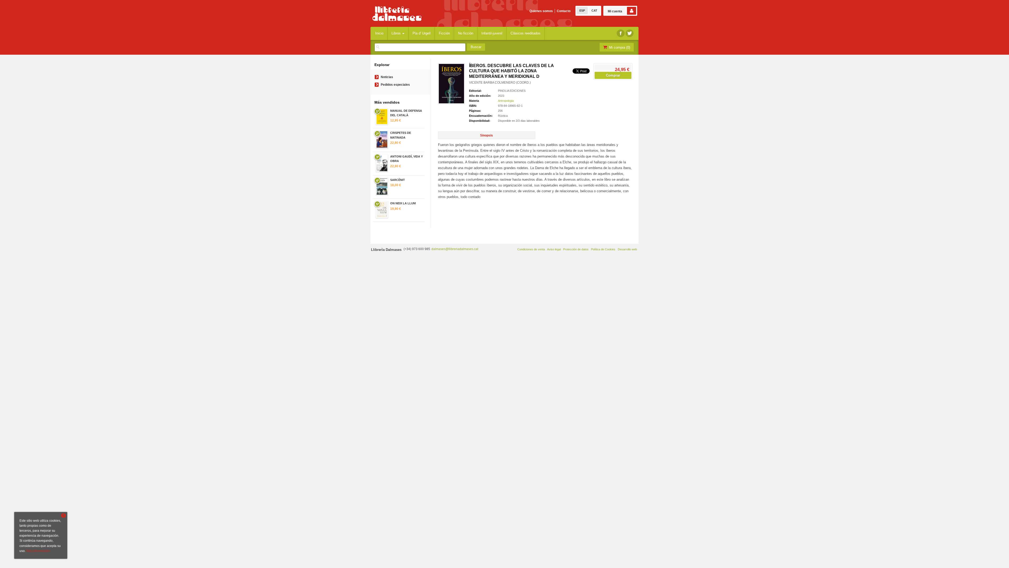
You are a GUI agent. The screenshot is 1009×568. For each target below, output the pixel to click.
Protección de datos (576, 249)
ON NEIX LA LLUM (403, 203)
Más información (38, 551)
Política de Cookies (603, 249)
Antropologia (506, 100)
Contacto (563, 11)
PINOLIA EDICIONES (512, 90)
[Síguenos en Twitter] (630, 33)
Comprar (613, 75)
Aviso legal (554, 249)
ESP (582, 10)
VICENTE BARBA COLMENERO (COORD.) (500, 82)
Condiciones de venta (531, 249)
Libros (397, 33)
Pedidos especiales (395, 85)
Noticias (387, 77)
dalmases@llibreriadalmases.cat (454, 249)
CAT (594, 10)
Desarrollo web (627, 249)
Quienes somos (541, 11)
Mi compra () (619, 47)
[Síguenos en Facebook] (621, 33)
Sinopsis (486, 135)
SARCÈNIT (397, 179)
